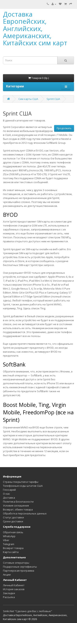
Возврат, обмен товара (18, 509)
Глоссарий (9, 489)
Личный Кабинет (13, 585)
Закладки (9, 593)
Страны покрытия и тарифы (20, 482)
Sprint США (53, 99)
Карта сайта (11, 552)
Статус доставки (13, 517)
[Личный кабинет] (54, 4)
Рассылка (9, 597)
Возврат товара (13, 548)
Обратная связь (13, 532)
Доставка (9, 497)
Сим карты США (28, 99)
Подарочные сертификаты (20, 566)
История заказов (13, 589)
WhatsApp (9, 536)
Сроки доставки (13, 521)
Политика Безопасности (18, 501)
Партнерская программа (18, 570)
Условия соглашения (16, 505)
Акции (7, 574)
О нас (6, 493)
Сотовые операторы (16, 562)
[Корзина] (65, 4)
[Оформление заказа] (70, 4)
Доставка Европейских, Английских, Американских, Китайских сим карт (35, 28)
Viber (6, 540)
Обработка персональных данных (25, 513)
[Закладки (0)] (60, 4)
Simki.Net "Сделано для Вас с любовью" (27, 611)
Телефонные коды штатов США (23, 486)
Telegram (8, 544)
